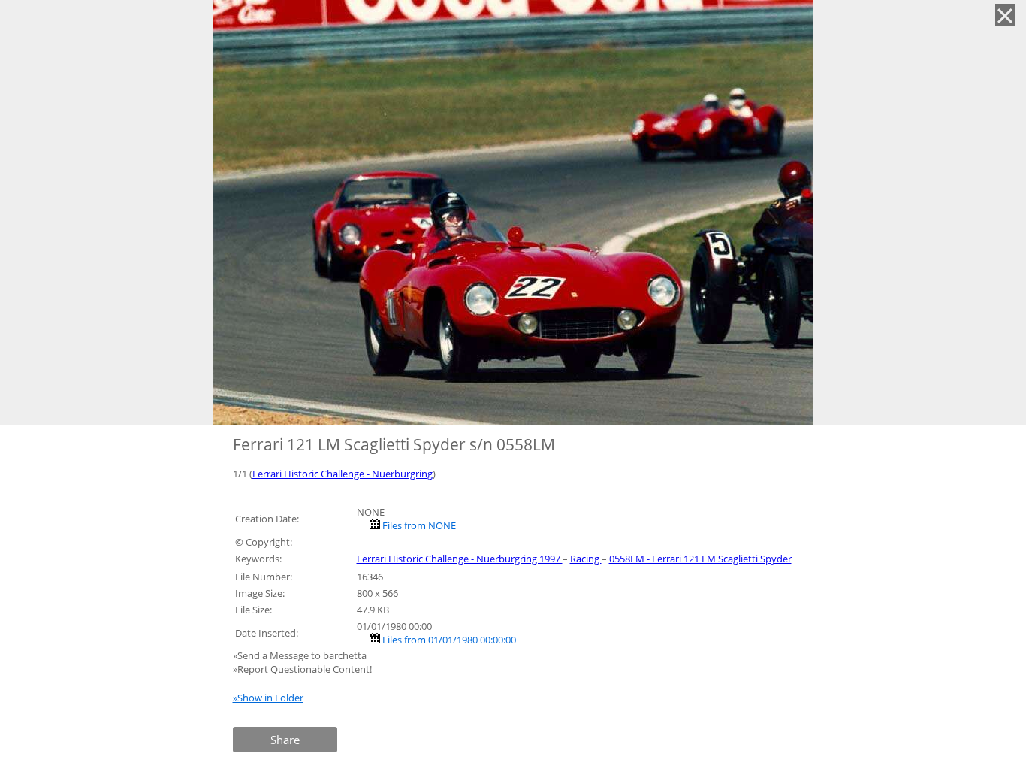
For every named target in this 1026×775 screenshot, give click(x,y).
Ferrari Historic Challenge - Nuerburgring (342, 473)
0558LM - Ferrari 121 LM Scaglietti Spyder (700, 558)
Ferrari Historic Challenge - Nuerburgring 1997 (460, 558)
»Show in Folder (268, 697)
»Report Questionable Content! (302, 669)
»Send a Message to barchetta (301, 655)
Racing (586, 558)
